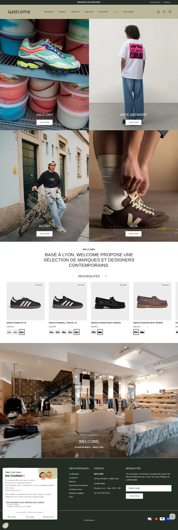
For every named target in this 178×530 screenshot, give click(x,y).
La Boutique (74, 474)
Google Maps (99, 483)
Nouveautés (48, 12)
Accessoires (103, 12)
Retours (72, 482)
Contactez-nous (75, 489)
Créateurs (62, 12)
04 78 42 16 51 (103, 493)
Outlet (115, 12)
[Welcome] (20, 11)
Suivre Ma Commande (78, 485)
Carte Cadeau (128, 12)
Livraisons (73, 478)
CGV (71, 497)
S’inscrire (134, 496)
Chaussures (89, 12)
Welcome (91, 520)
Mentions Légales (76, 493)
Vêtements (75, 12)
